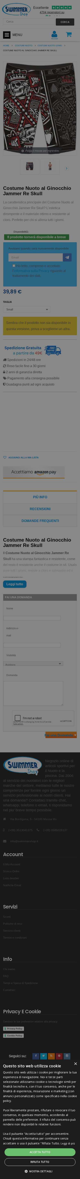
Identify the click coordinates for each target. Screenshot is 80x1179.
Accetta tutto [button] (40, 1152)
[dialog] (40, 1119)
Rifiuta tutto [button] (40, 1162)
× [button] (75, 1063)
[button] (40, 1171)
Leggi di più (68, 1143)
